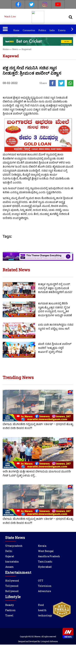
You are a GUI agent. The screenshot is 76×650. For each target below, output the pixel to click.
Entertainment (65, 30)
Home (16, 30)
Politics (42, 30)
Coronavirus (29, 30)
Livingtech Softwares (49, 641)
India (52, 30)
